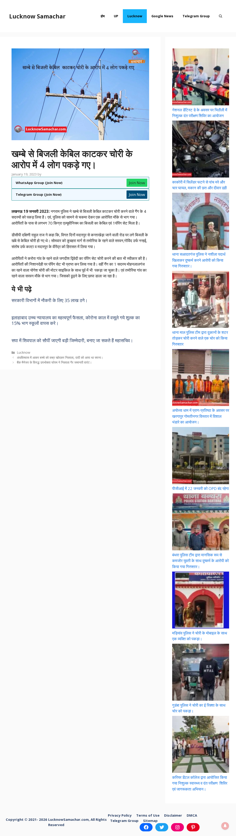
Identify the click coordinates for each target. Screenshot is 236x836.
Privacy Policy (120, 815)
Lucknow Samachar (37, 16)
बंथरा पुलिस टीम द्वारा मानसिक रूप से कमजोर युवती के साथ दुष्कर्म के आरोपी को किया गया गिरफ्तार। (200, 560)
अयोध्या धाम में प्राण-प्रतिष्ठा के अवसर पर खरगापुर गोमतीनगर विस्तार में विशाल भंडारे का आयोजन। (200, 416)
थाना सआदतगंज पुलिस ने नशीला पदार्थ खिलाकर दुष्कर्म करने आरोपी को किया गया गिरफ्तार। (198, 260)
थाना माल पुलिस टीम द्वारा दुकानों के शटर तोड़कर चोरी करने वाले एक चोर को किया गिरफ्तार (200, 338)
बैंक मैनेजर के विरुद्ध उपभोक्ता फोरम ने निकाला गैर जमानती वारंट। (54, 362)
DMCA (192, 815)
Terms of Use (147, 815)
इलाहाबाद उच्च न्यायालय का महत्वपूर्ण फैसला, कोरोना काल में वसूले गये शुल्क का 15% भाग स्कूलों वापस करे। (76, 320)
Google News (162, 16)
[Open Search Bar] (220, 16)
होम (103, 16)
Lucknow (134, 16)
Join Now (137, 182)
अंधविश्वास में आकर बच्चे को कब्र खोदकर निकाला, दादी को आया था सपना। (60, 357)
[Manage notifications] (225, 826)
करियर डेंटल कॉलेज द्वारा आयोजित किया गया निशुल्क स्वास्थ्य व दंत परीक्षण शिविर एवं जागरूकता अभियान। (199, 783)
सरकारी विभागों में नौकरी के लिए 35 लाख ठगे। (50, 300)
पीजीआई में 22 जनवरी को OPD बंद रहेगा (200, 488)
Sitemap (150, 820)
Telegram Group (196, 16)
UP (116, 16)
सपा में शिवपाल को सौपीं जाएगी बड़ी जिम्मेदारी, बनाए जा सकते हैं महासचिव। (72, 340)
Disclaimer (173, 815)
